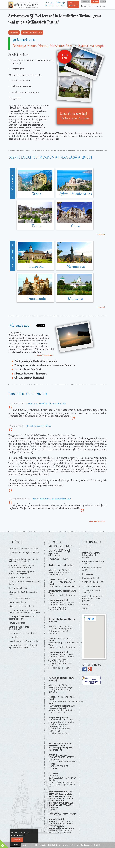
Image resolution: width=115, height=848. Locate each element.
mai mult (15, 844)
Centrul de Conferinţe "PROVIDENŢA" (18, 627)
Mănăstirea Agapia (91, 46)
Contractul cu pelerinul (93, 581)
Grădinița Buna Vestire (19, 577)
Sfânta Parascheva (17, 602)
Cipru (75, 226)
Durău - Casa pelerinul (19, 598)
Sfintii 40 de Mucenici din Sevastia (30, 373)
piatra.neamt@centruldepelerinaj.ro (65, 642)
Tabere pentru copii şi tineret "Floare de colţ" (22, 617)
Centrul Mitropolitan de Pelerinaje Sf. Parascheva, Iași (60, 710)
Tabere (85, 608)
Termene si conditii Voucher (91, 591)
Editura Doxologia (16, 623)
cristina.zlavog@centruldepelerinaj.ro (68, 701)
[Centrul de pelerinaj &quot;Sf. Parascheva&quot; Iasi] (23, 6)
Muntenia (75, 298)
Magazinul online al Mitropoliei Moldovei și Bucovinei (23, 560)
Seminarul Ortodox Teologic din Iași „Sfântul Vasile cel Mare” (23, 646)
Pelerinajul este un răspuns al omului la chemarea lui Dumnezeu (44, 365)
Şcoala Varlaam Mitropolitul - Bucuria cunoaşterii (22, 572)
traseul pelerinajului (32, 32)
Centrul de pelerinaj (17, 588)
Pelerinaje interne (24, 46)
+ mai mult (101, 234)
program (14, 32)
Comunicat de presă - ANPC (92, 568)
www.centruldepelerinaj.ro (62, 595)
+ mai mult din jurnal (97, 522)
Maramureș (76, 266)
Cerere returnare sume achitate (93, 562)
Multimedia (100, 6)
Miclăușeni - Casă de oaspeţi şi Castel (22, 593)
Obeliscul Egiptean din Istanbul (29, 378)
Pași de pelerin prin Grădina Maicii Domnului (35, 361)
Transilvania (36, 298)
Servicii (91, 6)
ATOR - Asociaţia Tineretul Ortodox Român (24, 582)
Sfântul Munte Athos (75, 194)
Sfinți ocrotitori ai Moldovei (21, 606)
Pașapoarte (87, 574)
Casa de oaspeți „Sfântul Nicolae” (24, 641)
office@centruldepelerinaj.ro (62, 590)
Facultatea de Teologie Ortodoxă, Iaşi (23, 553)
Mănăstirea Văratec (63, 46)
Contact (22, 845)
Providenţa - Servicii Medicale (22, 633)
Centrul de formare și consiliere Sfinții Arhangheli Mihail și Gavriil (24, 611)
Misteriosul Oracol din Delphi (28, 369)
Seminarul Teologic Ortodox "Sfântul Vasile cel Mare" (21, 566)
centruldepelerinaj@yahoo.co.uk (65, 586)
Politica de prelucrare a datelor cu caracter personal (93, 598)
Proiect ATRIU (88, 604)
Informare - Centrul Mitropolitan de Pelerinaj (91, 555)
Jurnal (83, 6)
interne (13, 255)
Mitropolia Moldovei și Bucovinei (23, 548)
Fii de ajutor (14, 637)
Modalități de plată (91, 578)
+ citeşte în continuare (44, 355)
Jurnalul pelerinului (27, 394)
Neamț (43, 46)
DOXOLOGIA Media (56, 845)
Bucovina (36, 266)
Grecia (36, 194)
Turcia (36, 226)
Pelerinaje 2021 (19, 325)
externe (13, 183)
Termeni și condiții (91, 586)
